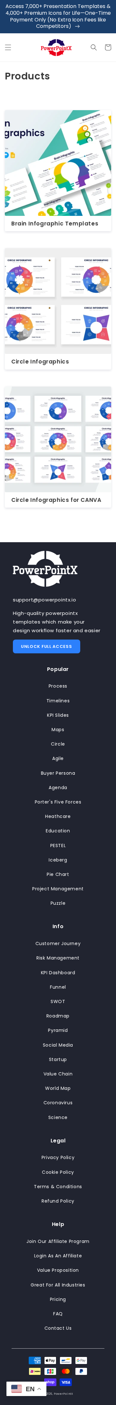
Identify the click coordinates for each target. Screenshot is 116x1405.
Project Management (58, 889)
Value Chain (58, 1074)
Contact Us (58, 1328)
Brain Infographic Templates (54, 223)
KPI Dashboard (58, 972)
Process (58, 686)
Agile (58, 758)
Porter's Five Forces (58, 802)
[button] (8, 47)
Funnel (58, 987)
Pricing (58, 1299)
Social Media (58, 1045)
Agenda (58, 787)
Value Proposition (58, 1270)
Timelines (58, 701)
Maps (58, 729)
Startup (58, 1059)
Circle (58, 744)
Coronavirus (58, 1102)
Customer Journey (58, 943)
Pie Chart (58, 874)
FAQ (58, 1314)
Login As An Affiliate (58, 1256)
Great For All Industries (58, 1285)
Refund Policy (58, 1201)
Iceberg (58, 860)
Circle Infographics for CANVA (56, 499)
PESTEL (58, 845)
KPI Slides (58, 715)
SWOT (58, 1001)
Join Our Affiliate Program (58, 1241)
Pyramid (58, 1030)
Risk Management (58, 958)
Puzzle (58, 903)
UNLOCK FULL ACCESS (46, 646)
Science (58, 1117)
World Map (58, 1088)
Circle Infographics (40, 361)
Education (58, 831)
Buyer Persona (58, 773)
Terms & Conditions (58, 1186)
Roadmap (58, 1016)
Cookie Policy (58, 1172)
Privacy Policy (58, 1157)
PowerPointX (63, 1394)
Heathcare (58, 816)
